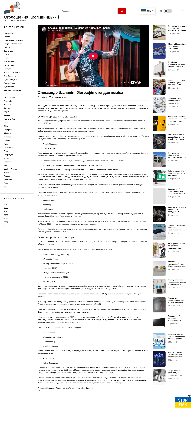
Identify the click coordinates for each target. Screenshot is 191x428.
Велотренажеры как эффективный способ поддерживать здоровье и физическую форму (177, 247)
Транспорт (8, 51)
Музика (7, 158)
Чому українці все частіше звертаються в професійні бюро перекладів (177, 283)
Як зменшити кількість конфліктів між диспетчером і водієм (177, 28)
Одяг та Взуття (10, 80)
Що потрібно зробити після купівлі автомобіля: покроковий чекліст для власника (177, 48)
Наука (6, 112)
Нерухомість (9, 33)
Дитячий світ (9, 83)
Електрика (8, 147)
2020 (6, 226)
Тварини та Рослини (12, 90)
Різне (6, 94)
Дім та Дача (9, 55)
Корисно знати (10, 119)
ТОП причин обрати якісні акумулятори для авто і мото (176, 82)
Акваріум (7, 137)
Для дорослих (10, 76)
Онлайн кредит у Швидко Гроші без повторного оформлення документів (175, 102)
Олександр (60, 388)
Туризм (7, 108)
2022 (6, 218)
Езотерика (8, 180)
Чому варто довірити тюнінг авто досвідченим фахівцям (177, 210)
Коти (6, 144)
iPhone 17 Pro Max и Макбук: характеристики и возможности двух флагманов (176, 229)
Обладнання (9, 47)
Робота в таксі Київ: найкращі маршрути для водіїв (176, 173)
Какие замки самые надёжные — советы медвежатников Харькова (177, 120)
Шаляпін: (89, 388)
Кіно (5, 165)
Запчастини (9, 65)
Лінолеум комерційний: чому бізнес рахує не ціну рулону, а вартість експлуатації (176, 266)
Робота (7, 37)
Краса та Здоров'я (12, 72)
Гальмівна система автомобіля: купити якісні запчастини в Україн (176, 138)
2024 (6, 211)
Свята (6, 183)
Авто (6, 151)
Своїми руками (10, 169)
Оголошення (9, 97)
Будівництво (9, 87)
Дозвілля (7, 162)
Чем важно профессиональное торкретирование (176, 300)
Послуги (7, 69)
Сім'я (6, 126)
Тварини (7, 173)
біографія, (50, 388)
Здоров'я (7, 105)
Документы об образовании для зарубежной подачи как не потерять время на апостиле (176, 193)
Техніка (7, 115)
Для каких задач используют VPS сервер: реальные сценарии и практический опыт (176, 356)
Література (8, 155)
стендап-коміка (78, 388)
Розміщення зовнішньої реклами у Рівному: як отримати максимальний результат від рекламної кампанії (177, 67)
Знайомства (9, 62)
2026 (6, 204)
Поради (7, 176)
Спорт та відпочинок (13, 44)
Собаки (7, 140)
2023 (6, 215)
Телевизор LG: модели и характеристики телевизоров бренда (177, 319)
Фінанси (7, 133)
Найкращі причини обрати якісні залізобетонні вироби (177, 155)
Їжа (5, 187)
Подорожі (8, 130)
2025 (6, 208)
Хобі (6, 58)
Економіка (8, 101)
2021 (6, 222)
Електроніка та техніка (13, 40)
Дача (6, 122)
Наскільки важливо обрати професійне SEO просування (176, 336)
